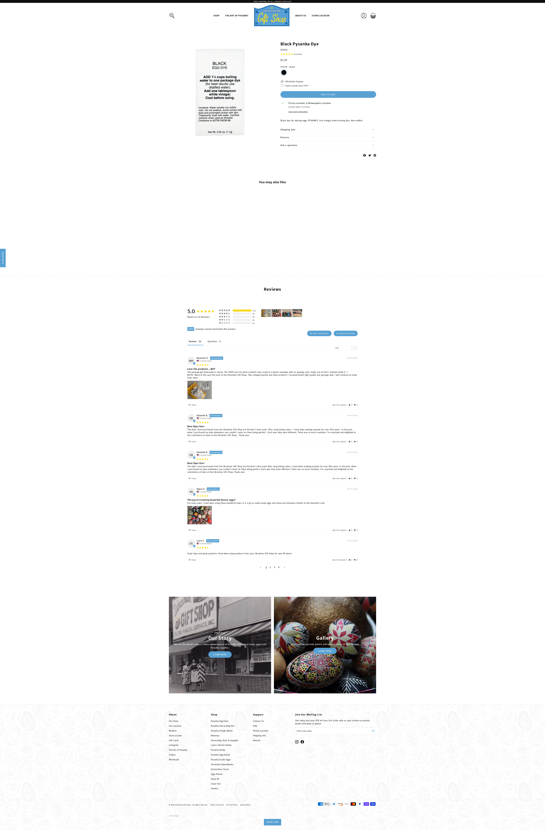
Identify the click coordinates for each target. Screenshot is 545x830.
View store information (298, 112)
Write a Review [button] (347, 333)
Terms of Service (217, 805)
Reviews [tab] (193, 341)
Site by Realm (173, 816)
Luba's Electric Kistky (221, 745)
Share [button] (193, 405)
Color (287, 67)
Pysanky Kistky (218, 750)
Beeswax (215, 735)
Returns (284, 137)
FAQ (255, 726)
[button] (350, 405)
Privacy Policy (232, 805)
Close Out (216, 784)
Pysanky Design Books (222, 731)
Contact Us (258, 721)
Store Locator (320, 15)
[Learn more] (325, 645)
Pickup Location (260, 731)
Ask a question (288, 145)
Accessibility (245, 805)
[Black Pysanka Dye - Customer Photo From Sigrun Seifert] (276, 313)
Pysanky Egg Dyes (219, 721)
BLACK (284, 72)
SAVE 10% (272, 822)
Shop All (215, 779)
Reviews (173, 731)
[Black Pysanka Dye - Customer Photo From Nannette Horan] (266, 313)
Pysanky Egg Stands (220, 755)
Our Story (174, 721)
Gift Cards (174, 740)
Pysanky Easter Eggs (220, 759)
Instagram (174, 745)
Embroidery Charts (220, 769)
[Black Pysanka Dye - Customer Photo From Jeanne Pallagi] (287, 313)
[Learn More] (220, 645)
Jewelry (214, 788)
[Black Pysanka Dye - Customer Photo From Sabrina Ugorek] (297, 313)
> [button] (284, 567)
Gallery (172, 755)
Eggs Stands (217, 774)
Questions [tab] (212, 341)
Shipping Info (287, 129)
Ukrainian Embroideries (222, 764)
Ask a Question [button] (321, 333)
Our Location (175, 726)
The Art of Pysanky (236, 15)
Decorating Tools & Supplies (224, 740)
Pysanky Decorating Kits (222, 726)
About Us (300, 15)
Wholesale (174, 759)
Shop (216, 15)
